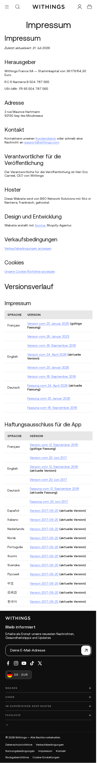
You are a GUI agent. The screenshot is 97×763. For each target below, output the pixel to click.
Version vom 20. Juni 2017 (48, 457)
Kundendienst (45, 138)
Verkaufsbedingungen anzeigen (28, 248)
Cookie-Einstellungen (46, 757)
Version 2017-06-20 (44, 510)
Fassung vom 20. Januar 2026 (48, 398)
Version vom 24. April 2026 (47, 354)
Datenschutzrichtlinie (18, 744)
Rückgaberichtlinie (17, 757)
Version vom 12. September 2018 (54, 445)
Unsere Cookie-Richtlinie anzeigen (30, 271)
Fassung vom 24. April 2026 (47, 385)
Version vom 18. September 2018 (51, 345)
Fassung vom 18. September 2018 (52, 407)
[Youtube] (24, 663)
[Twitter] (40, 663)
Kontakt (61, 751)
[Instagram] (16, 663)
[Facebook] (8, 663)
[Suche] (17, 7)
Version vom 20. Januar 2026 (48, 323)
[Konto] (77, 7)
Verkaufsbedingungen (50, 744)
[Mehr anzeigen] (47, 724)
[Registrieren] (83, 650)
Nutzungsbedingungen (20, 751)
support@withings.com (41, 142)
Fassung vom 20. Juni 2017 (49, 501)
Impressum (45, 751)
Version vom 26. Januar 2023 (48, 336)
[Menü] (6, 6)
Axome (40, 225)
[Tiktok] (32, 663)
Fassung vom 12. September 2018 (54, 488)
